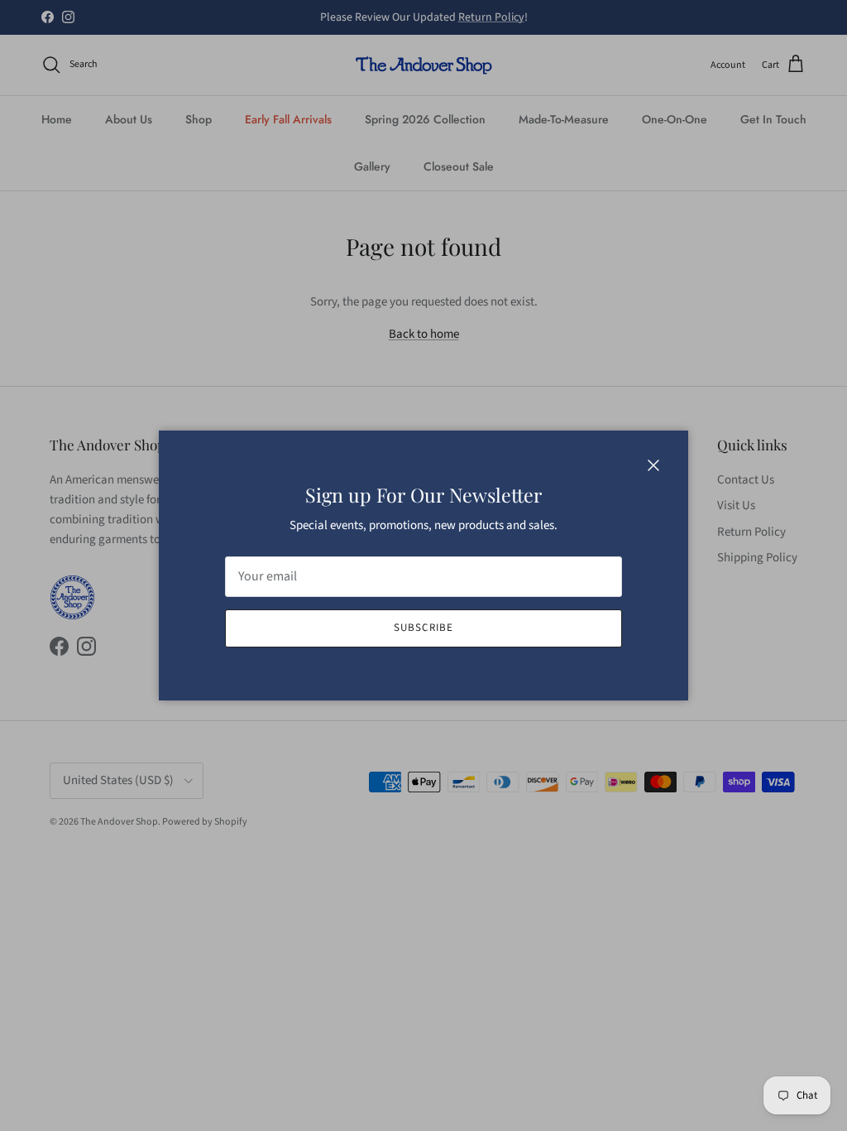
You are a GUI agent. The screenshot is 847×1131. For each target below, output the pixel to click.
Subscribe (423, 627)
